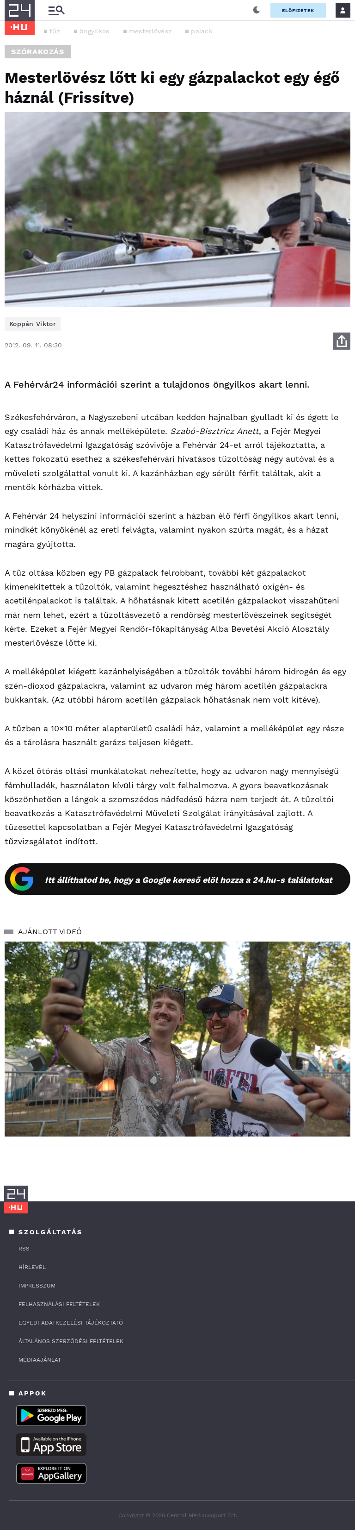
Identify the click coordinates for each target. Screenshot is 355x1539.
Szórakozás (37, 51)
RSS (24, 1248)
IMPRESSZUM (36, 1285)
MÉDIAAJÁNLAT (39, 1360)
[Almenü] (56, 10)
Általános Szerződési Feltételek (70, 1341)
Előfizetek (298, 10)
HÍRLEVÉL (32, 1267)
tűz (54, 31)
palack (202, 31)
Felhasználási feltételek (59, 1304)
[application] (177, 1039)
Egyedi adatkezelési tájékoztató (70, 1322)
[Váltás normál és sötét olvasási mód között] (256, 10)
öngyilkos (95, 31)
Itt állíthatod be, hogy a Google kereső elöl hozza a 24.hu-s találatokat (188, 880)
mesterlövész (150, 31)
